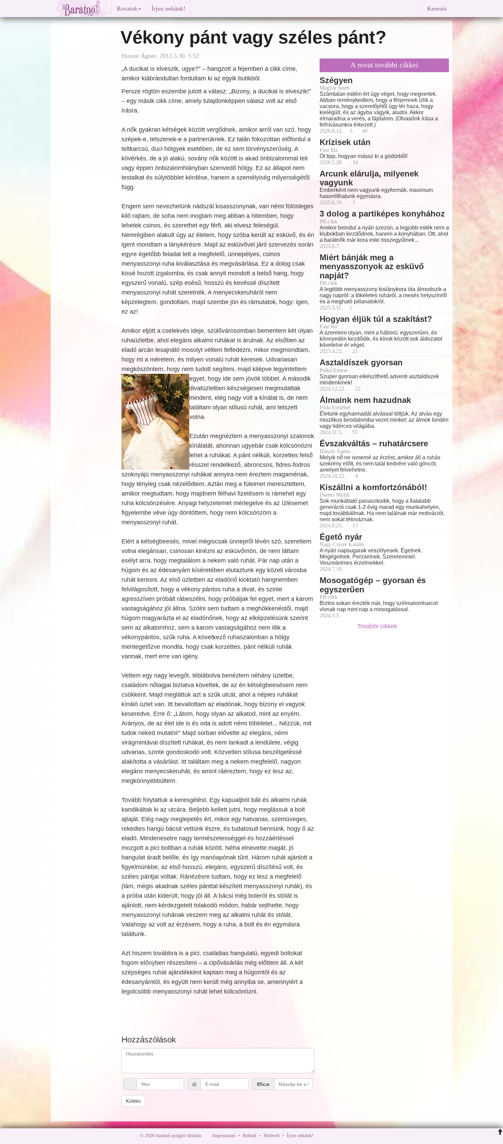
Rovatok (127, 8)
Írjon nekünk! (168, 8)
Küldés (133, 1101)
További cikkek (378, 626)
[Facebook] (320, 1135)
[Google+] (331, 1135)
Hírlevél (272, 1135)
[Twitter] (342, 1135)
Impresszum (223, 1135)
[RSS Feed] (352, 1135)
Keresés (437, 8)
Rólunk (250, 1135)
